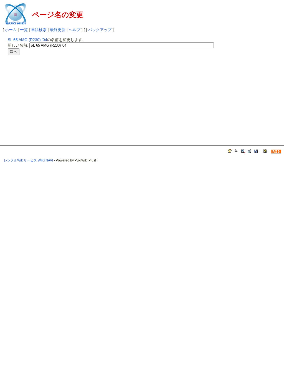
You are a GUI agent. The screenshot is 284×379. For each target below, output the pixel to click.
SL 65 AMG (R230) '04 (27, 39)
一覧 (24, 29)
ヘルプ (74, 29)
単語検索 (39, 29)
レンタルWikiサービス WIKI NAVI (28, 160)
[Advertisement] (54, 95)
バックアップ (99, 29)
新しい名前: (18, 45)
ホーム (11, 29)
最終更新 (57, 29)
